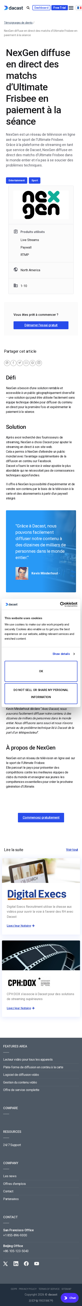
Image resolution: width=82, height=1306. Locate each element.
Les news (9, 1176)
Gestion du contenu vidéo (20, 1082)
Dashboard (41, 7)
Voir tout (72, 850)
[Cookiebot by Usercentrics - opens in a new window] (60, 604)
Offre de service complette (21, 1090)
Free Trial (59, 7)
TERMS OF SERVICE (49, 1289)
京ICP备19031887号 (41, 1300)
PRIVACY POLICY (28, 1289)
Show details (61, 654)
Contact (8, 1191)
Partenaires (11, 1199)
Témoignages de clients (18, 22)
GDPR (14, 1289)
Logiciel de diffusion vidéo (21, 1075)
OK (41, 671)
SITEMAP (66, 1289)
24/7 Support (12, 1145)
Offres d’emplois (14, 1184)
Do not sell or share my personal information (41, 693)
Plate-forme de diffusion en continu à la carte (33, 1067)
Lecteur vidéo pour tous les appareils (28, 1059)
